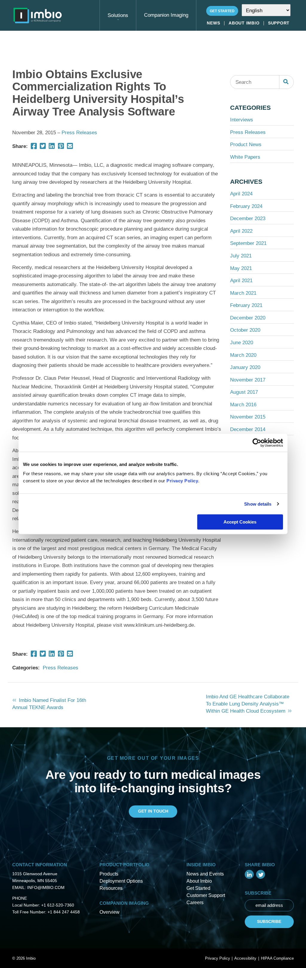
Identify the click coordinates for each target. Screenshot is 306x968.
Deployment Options (121, 881)
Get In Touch (153, 811)
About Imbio (244, 23)
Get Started (222, 11)
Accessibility (245, 958)
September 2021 (248, 243)
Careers (195, 902)
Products (109, 873)
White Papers (245, 157)
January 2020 (245, 367)
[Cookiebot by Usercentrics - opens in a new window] (257, 442)
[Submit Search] (286, 82)
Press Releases (79, 132)
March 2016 (243, 404)
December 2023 (247, 218)
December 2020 (247, 318)
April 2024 (241, 194)
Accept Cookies (240, 521)
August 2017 (244, 392)
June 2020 (241, 342)
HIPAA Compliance (277, 958)
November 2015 (247, 417)
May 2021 (241, 268)
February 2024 (246, 206)
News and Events (205, 873)
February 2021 (246, 305)
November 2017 (247, 380)
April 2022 (241, 231)
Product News (245, 144)
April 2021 (241, 280)
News (213, 23)
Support (279, 23)
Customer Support (205, 895)
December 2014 (247, 429)
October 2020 (245, 330)
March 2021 (243, 293)
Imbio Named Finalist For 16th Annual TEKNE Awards (49, 703)
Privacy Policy (182, 480)
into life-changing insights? (153, 788)
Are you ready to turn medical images (153, 775)
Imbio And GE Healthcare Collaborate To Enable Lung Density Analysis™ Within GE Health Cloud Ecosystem (247, 704)
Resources (111, 888)
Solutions (118, 15)
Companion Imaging (166, 15)
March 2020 (243, 355)
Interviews (241, 120)
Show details (257, 504)
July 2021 (241, 256)
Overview (110, 912)
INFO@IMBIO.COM (46, 887)
